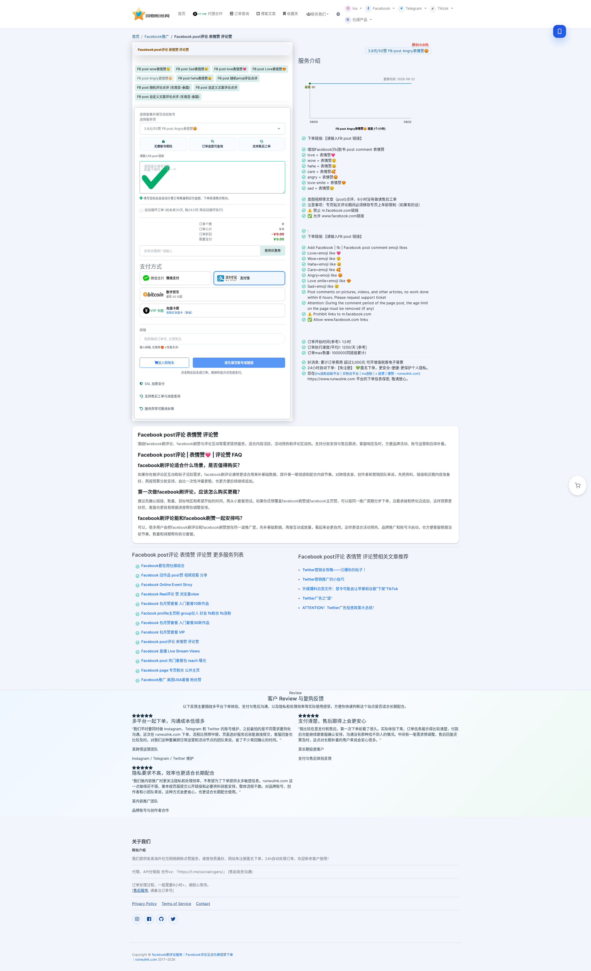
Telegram (414, 8)
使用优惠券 (273, 250)
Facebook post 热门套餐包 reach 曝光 (173, 660)
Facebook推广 (157, 36)
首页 (135, 36)
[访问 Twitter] (173, 919)
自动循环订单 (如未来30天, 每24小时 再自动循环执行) (184, 209)
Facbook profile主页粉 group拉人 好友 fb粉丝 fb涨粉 (186, 613)
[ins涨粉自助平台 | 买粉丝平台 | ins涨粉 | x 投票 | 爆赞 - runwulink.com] (367, 373)
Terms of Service (176, 903)
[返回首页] (151, 14)
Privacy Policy (144, 903)
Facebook (381, 8)
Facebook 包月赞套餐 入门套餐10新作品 (175, 603)
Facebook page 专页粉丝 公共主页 (170, 670)
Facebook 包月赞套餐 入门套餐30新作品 (175, 622)
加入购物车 (166, 363)
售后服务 (140, 890)
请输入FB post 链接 (152, 156)
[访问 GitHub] (161, 919)
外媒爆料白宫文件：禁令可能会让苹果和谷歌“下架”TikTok (350, 588)
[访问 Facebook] (149, 919)
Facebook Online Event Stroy (166, 584)
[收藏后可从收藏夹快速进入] (559, 31)
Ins (355, 8)
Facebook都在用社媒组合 (162, 565)
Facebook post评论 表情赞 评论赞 (170, 641)
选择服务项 (148, 119)
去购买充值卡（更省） (180, 312)
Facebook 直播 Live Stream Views (170, 651)
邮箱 (143, 330)
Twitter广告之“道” (317, 598)
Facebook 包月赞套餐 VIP (163, 632)
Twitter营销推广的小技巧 (323, 579)
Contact (203, 903)
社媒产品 (357, 19)
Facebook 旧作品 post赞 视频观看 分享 (174, 575)
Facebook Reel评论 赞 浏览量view (170, 594)
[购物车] (577, 485)
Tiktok (443, 8)
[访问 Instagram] (137, 919)
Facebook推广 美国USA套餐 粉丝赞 (171, 679)
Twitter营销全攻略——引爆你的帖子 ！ (334, 569)
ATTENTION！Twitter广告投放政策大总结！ (339, 607)
